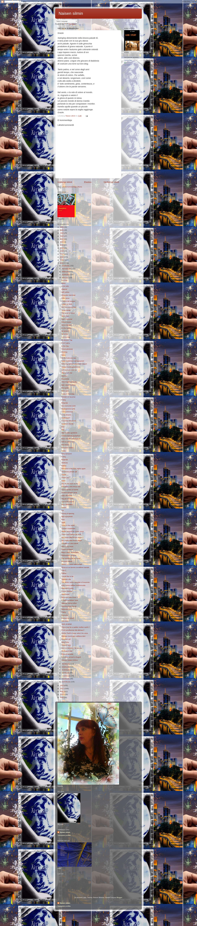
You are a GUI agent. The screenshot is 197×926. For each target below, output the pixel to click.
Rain (63, 519)
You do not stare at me (69, 483)
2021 (62, 242)
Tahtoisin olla (66, 579)
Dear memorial (66, 319)
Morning (64, 280)
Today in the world (68, 525)
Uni (62, 510)
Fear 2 (63, 570)
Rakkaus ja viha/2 (67, 618)
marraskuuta (66, 269)
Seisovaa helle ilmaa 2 (69, 597)
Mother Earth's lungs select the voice (74, 633)
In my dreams (66, 415)
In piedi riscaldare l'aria (69, 600)
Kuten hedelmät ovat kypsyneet (72, 361)
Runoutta (64, 615)
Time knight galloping (69, 382)
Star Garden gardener (69, 433)
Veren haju (65, 316)
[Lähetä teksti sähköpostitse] (86, 116)
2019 (62, 248)
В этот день (65, 343)
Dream (63, 507)
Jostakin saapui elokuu (69, 660)
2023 (62, 236)
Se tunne (64, 334)
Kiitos (63, 481)
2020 (62, 245)
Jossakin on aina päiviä (69, 543)
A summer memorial (68, 421)
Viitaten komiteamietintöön (70, 367)
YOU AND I (65, 621)
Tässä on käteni (67, 549)
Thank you (65, 477)
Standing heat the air (68, 606)
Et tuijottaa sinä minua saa (70, 486)
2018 (62, 251)
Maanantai (65, 379)
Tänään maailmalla (68, 528)
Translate (72, 24)
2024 (62, 233)
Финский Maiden (67, 588)
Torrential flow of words (69, 490)
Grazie (63, 475)
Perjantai (64, 403)
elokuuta (65, 278)
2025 (62, 230)
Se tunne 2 (65, 331)
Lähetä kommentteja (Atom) (72, 187)
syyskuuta (65, 274)
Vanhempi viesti (111, 182)
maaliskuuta (66, 676)
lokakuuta (65, 271)
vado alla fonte (66, 495)
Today (63, 451)
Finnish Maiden (66, 591)
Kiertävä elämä (66, 561)
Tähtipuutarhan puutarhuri (70, 436)
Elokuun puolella (67, 654)
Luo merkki (127, 65)
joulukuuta (66, 266)
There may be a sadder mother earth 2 (75, 627)
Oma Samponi (66, 454)
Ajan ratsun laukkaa (68, 385)
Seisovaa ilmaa (66, 609)
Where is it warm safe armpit (71, 564)
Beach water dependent (70, 552)
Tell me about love (68, 442)
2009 (62, 697)
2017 (62, 254)
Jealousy (64, 463)
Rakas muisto (66, 322)
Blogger (119, 897)
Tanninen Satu (128, 60)
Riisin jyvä (65, 391)
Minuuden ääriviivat (68, 295)
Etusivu (87, 182)
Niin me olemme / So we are (71, 648)
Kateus (63, 466)
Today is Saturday (67, 394)
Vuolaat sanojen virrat (69, 492)
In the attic (65, 286)
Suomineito (65, 594)
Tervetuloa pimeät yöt (69, 472)
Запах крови (65, 310)
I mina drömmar (67, 412)
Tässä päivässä (67, 349)
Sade (63, 522)
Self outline (65, 292)
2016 (62, 257)
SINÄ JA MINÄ (66, 624)
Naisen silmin (71, 13)
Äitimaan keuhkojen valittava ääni (73, 636)
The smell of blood (68, 313)
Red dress (65, 445)
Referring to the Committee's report (74, 364)
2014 (62, 263)
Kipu (63, 430)
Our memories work (68, 406)
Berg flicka (65, 642)
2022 (62, 239)
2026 (62, 227)
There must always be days (71, 534)
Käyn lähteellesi (67, 504)
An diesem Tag (66, 340)
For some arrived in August (71, 657)
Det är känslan (66, 325)
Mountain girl (66, 639)
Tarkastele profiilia (64, 835)
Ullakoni (64, 289)
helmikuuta (66, 679)
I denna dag (65, 337)
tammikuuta (66, 682)
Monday (64, 376)
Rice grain (65, 388)
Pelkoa (63, 573)
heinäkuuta (66, 664)
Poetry (63, 612)
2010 (62, 694)
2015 (62, 260)
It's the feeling (66, 328)
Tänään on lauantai (68, 397)
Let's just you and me (69, 370)
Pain (63, 427)
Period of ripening (67, 513)
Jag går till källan (67, 498)
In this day (65, 346)
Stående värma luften (69, 603)
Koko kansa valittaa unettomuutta (73, 585)
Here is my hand (67, 546)
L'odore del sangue (68, 301)
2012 (62, 688)
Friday (63, 400)
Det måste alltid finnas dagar (71, 540)
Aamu (63, 283)
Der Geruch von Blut (68, 307)
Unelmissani (65, 418)
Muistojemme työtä (68, 409)
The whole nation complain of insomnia (75, 582)
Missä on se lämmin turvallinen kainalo (75, 567)
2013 (62, 685)
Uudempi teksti (64, 182)
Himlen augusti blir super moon (72, 531)
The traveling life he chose (70, 558)
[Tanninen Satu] (125, 63)
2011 (62, 691)
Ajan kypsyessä (67, 516)
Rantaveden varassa (68, 555)
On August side (66, 651)
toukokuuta (66, 670)
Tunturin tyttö (66, 645)
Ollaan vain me (66, 373)
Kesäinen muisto (67, 424)
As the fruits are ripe (68, 358)
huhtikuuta (66, 673)
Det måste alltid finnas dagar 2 (72, 537)
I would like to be (67, 576)
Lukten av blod (66, 304)
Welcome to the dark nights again (73, 468)
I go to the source (67, 501)
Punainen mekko (67, 448)
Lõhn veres (65, 298)
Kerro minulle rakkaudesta (70, 439)
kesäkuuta (66, 667)
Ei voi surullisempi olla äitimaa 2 (72, 630)
